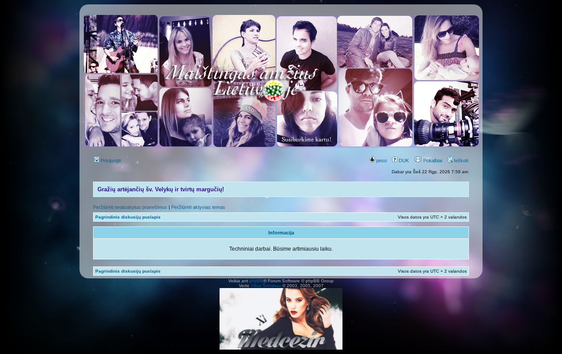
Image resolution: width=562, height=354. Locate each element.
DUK (403, 160)
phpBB (256, 280)
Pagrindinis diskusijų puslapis (128, 217)
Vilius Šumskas (266, 285)
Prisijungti (110, 160)
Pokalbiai (432, 160)
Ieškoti (460, 160)
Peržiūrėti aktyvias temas (198, 207)
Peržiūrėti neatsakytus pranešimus (130, 207)
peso (381, 160)
